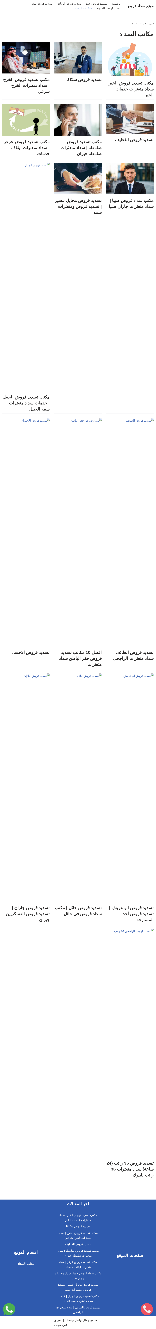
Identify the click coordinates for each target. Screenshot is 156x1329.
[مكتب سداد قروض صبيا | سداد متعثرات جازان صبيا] (130, 178)
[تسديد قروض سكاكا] (78, 57)
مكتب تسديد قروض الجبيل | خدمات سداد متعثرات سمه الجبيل (26, 403)
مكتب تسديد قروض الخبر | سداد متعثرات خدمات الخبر (130, 89)
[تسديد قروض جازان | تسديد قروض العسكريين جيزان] (26, 787)
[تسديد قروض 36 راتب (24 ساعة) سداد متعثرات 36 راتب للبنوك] (130, 1043)
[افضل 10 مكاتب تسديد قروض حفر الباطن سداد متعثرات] (78, 532)
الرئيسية (116, 3)
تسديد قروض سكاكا (84, 79)
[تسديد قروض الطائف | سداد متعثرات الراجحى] (130, 532)
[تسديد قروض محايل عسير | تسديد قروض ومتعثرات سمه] (78, 178)
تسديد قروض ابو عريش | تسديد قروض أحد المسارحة (131, 913)
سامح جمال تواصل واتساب (81, 1320)
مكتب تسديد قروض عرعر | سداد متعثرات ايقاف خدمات (27, 147)
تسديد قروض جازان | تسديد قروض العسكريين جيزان (28, 913)
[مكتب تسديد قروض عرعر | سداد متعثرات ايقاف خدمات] (26, 120)
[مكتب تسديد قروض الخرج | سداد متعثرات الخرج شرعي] (26, 57)
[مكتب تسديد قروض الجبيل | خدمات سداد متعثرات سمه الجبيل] (26, 277)
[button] (91, 8)
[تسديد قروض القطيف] (130, 119)
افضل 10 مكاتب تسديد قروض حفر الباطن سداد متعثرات (80, 658)
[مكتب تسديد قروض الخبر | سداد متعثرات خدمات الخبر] (130, 59)
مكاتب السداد (26, 1263)
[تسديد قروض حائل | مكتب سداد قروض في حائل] (78, 787)
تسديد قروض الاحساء (30, 652)
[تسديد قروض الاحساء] (26, 532)
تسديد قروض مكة (41, 3)
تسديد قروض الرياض (69, 3)
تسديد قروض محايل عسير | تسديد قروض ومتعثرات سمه (78, 206)
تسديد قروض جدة (96, 3)
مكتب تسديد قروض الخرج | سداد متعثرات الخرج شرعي (26, 85)
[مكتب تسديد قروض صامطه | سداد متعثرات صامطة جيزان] (78, 120)
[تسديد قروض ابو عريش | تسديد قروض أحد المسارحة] (130, 787)
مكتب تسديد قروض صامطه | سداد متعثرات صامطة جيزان (81, 147)
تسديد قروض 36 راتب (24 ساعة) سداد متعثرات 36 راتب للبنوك (130, 1169)
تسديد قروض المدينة (109, 8)
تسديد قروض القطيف (134, 139)
